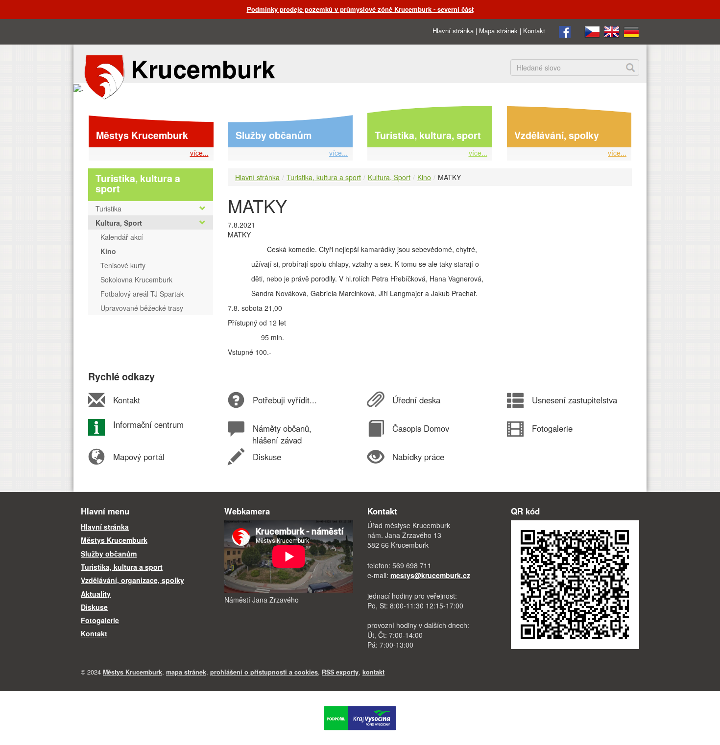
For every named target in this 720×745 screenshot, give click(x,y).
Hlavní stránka (453, 30)
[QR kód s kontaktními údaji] (575, 583)
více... (199, 153)
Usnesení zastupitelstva (574, 400)
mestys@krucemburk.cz (430, 575)
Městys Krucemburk (142, 135)
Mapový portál (138, 457)
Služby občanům (274, 135)
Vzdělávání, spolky (556, 135)
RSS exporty (340, 672)
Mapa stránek (498, 30)
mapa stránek (186, 672)
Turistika (108, 208)
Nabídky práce (418, 457)
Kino (424, 177)
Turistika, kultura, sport (428, 135)
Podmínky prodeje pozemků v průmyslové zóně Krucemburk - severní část (360, 9)
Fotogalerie (552, 428)
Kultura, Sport (389, 177)
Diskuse (267, 457)
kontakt (373, 672)
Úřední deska (416, 400)
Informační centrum (148, 424)
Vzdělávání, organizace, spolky (132, 580)
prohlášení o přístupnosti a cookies (264, 672)
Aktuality (96, 594)
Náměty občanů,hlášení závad (281, 434)
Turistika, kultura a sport (324, 177)
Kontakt (534, 30)
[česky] (592, 30)
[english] (612, 30)
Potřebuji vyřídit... (284, 400)
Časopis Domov (420, 428)
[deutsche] (631, 30)
